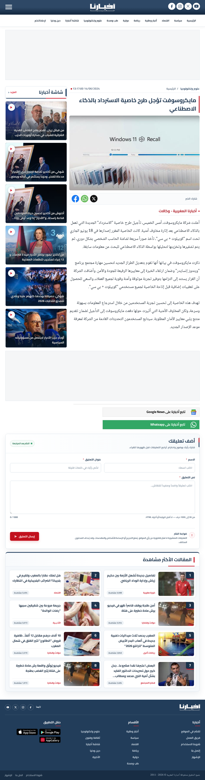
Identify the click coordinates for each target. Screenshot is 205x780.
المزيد (12, 92)
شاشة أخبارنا (72, 20)
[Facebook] (31, 707)
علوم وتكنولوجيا (93, 20)
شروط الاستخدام (190, 744)
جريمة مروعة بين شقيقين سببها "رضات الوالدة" (40, 608)
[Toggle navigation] (8, 7)
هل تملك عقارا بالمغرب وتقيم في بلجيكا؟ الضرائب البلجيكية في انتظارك (36, 578)
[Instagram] (23, 707)
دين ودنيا (55, 20)
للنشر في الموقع (190, 731)
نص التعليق (187, 477)
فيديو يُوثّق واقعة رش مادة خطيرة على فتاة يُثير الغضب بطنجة (38, 668)
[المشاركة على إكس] (93, 198)
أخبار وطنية (151, 20)
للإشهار (196, 757)
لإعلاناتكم (40, 20)
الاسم (190, 460)
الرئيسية (191, 20)
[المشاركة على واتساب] (84, 198)
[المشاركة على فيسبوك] (75, 198)
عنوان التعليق (92, 460)
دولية (126, 20)
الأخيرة (96, 757)
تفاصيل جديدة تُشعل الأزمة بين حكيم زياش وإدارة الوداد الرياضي (131, 578)
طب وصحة (112, 20)
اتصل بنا (19, 775)
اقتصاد (165, 20)
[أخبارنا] (189, 707)
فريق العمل (193, 737)
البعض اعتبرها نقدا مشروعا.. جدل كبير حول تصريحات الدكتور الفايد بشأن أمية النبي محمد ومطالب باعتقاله (133, 670)
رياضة (137, 20)
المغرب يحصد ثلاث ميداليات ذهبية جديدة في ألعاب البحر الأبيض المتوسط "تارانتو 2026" (133, 640)
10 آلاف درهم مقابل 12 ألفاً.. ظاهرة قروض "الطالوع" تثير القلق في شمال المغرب (37, 640)
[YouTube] (8, 707)
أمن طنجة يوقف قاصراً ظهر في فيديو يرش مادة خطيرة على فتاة (131, 608)
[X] (15, 707)
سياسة (178, 20)
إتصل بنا (195, 750)
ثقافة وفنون (92, 737)
